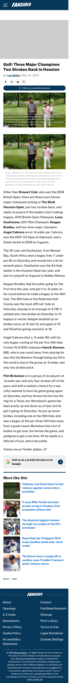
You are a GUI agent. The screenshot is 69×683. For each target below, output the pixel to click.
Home (6, 579)
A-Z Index (9, 614)
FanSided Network (53, 608)
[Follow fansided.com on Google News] (60, 461)
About (7, 602)
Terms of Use (49, 627)
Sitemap (46, 614)
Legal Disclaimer (51, 633)
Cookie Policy (12, 633)
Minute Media (20, 653)
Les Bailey (13, 75)
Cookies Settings (51, 639)
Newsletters (11, 621)
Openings (9, 608)
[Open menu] (5, 5)
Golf (15, 579)
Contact (45, 602)
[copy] (23, 82)
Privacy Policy (12, 627)
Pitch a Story (49, 621)
